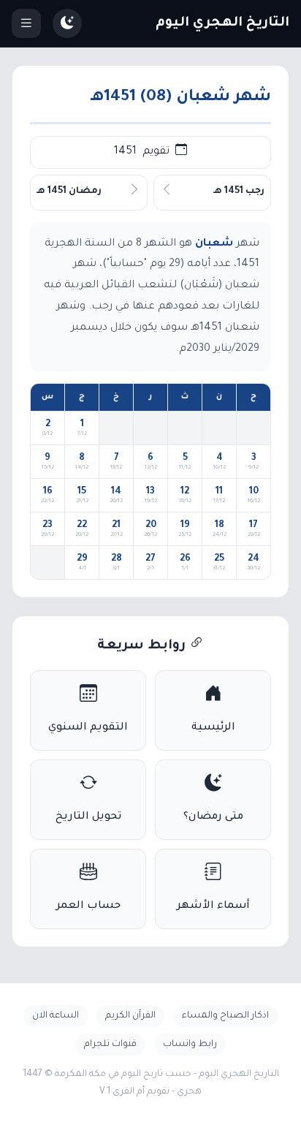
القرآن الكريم (130, 1016)
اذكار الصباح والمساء (225, 1016)
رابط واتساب (190, 1044)
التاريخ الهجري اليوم (222, 23)
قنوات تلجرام (110, 1044)
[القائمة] (26, 23)
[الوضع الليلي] (67, 23)
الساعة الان (55, 1016)
